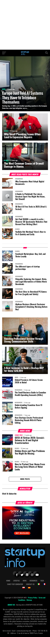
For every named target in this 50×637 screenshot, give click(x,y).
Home (8, 580)
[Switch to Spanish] (29, 588)
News (24, 580)
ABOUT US (11, 604)
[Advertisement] (25, 25)
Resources (33, 580)
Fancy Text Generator (15, 584)
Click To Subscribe (9, 493)
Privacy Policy (33, 597)
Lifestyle (16, 580)
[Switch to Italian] (39, 584)
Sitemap (29, 600)
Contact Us (30, 584)
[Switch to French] (44, 584)
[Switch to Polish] (23, 588)
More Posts (25, 479)
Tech (42, 580)
